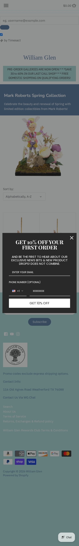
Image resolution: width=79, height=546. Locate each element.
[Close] (72, 238)
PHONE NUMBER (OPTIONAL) (25, 282)
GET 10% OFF (39, 303)
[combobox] (18, 291)
